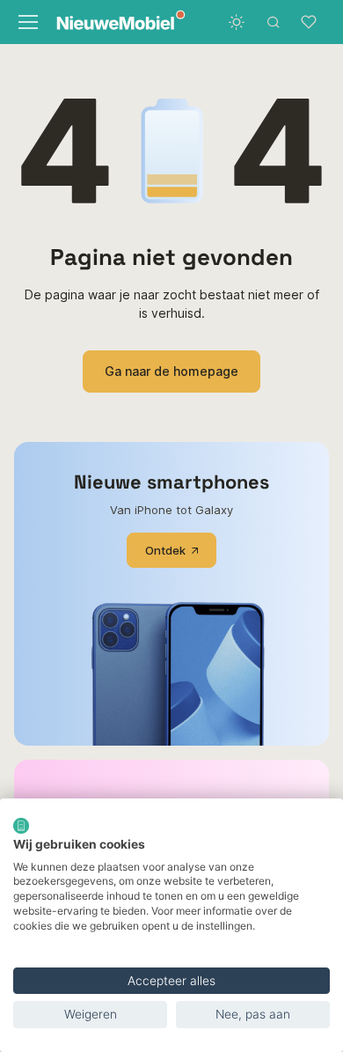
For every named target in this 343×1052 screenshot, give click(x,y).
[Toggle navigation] (26, 22)
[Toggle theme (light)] (236, 22)
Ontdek (165, 550)
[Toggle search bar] (273, 22)
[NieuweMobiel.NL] (109, 22)
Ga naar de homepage (171, 371)
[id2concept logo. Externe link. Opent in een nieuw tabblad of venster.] (21, 826)
